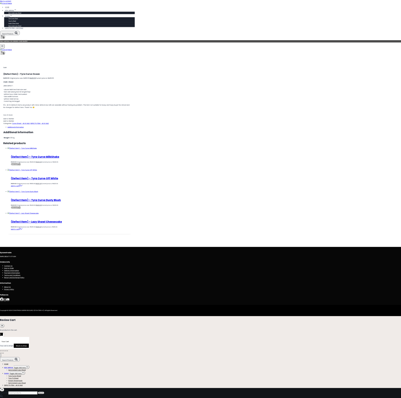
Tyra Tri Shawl (12, 21)
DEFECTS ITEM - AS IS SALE (39, 123)
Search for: (4, 393)
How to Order (9, 268)
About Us (7, 287)
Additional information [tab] (16, 127)
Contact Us (8, 266)
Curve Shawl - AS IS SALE (21, 123)
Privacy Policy (9, 289)
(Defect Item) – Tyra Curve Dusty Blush (36, 200)
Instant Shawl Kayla (13, 23)
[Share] (5, 350)
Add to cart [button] (15, 186)
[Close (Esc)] (7, 350)
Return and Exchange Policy (14, 278)
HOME (7, 7)
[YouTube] (7, 300)
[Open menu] (2, 46)
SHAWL (6, 373)
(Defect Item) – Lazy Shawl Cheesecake (36, 221)
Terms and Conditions (12, 275)
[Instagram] (5, 300)
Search (41, 393)
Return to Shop (21, 346)
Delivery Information (11, 271)
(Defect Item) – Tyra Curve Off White (34, 178)
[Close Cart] (2, 325)
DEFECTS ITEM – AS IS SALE (14, 28)
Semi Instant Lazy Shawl (14, 13)
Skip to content (5, 1)
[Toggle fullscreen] (3, 350)
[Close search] (2, 389)
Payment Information (12, 273)
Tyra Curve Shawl (13, 18)
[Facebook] (2, 300)
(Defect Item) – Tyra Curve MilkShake (35, 157)
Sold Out (14, 164)
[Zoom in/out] (1, 350)
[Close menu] (0, 355)
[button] (8, 119)
